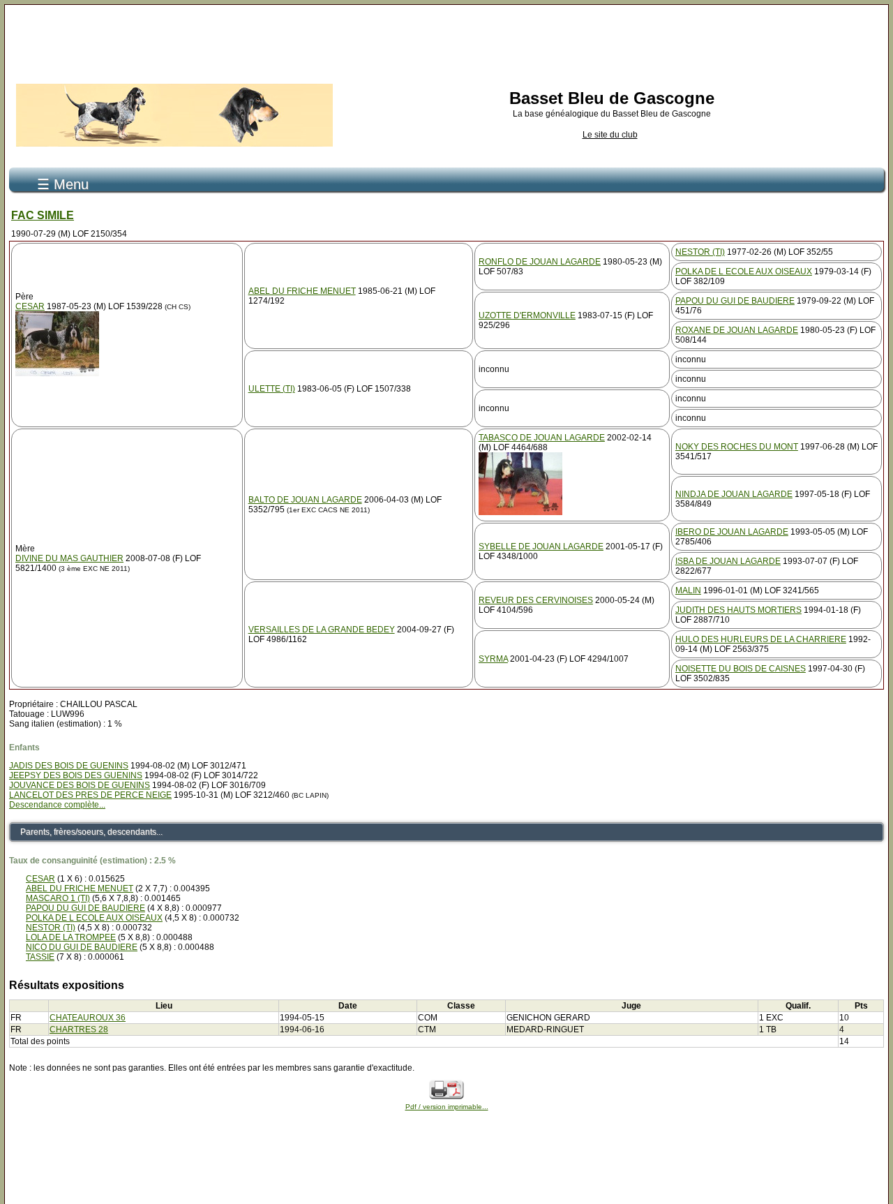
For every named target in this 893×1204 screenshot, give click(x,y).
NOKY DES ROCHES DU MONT (736, 447)
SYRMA (493, 659)
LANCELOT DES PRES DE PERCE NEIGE (90, 795)
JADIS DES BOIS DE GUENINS (68, 766)
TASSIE (40, 957)
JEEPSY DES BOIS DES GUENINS (75, 775)
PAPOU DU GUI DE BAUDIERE (735, 301)
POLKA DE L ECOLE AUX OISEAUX (743, 271)
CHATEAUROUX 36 (88, 1018)
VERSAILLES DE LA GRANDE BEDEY (321, 629)
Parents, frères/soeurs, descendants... (91, 832)
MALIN (688, 590)
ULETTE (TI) (271, 389)
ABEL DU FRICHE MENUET (302, 291)
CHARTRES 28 (79, 1029)
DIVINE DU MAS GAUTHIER (69, 558)
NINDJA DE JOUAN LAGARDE (734, 494)
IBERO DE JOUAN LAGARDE (731, 532)
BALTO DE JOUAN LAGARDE (305, 500)
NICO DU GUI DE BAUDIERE (81, 947)
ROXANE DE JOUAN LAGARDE (736, 330)
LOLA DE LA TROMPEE (71, 937)
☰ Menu (63, 184)
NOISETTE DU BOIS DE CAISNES (740, 669)
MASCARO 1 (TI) (58, 898)
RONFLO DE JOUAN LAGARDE (540, 262)
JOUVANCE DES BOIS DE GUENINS (79, 785)
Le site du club (610, 135)
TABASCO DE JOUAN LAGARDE (542, 438)
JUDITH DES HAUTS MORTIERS (738, 610)
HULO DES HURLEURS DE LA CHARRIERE (760, 639)
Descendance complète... (57, 805)
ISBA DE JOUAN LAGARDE (728, 561)
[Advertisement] (446, 40)
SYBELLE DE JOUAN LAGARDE (541, 546)
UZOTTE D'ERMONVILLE (527, 315)
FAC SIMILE (42, 215)
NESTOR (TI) (700, 252)
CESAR (30, 306)
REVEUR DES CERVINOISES (536, 600)
